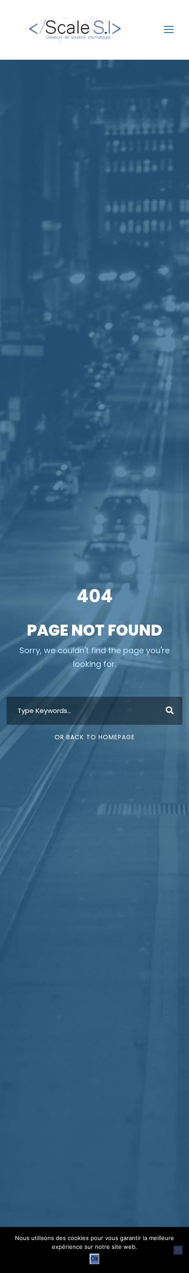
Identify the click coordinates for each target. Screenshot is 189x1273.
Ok (94, 1259)
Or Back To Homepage (95, 737)
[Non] (178, 1250)
